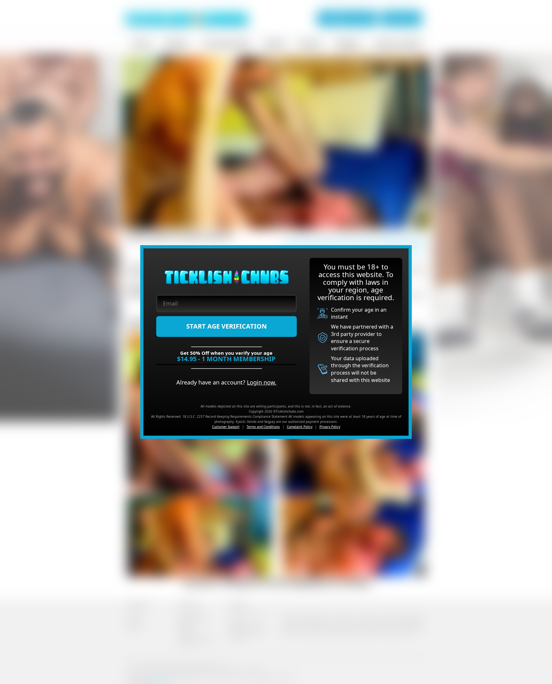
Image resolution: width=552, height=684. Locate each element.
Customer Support (226, 426)
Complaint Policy (299, 426)
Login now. (261, 382)
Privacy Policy (329, 426)
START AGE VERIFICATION (226, 326)
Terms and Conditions (263, 426)
